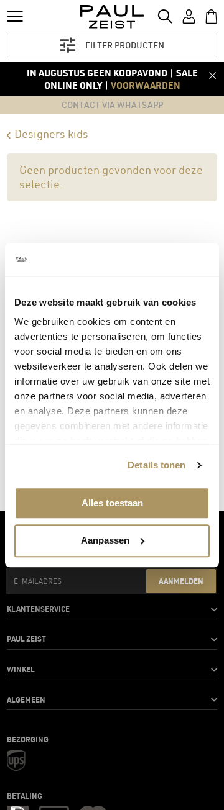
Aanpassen (105, 540)
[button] (112, 609)
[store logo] (112, 17)
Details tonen (156, 465)
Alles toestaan (112, 503)
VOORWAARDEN (145, 85)
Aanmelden (181, 581)
